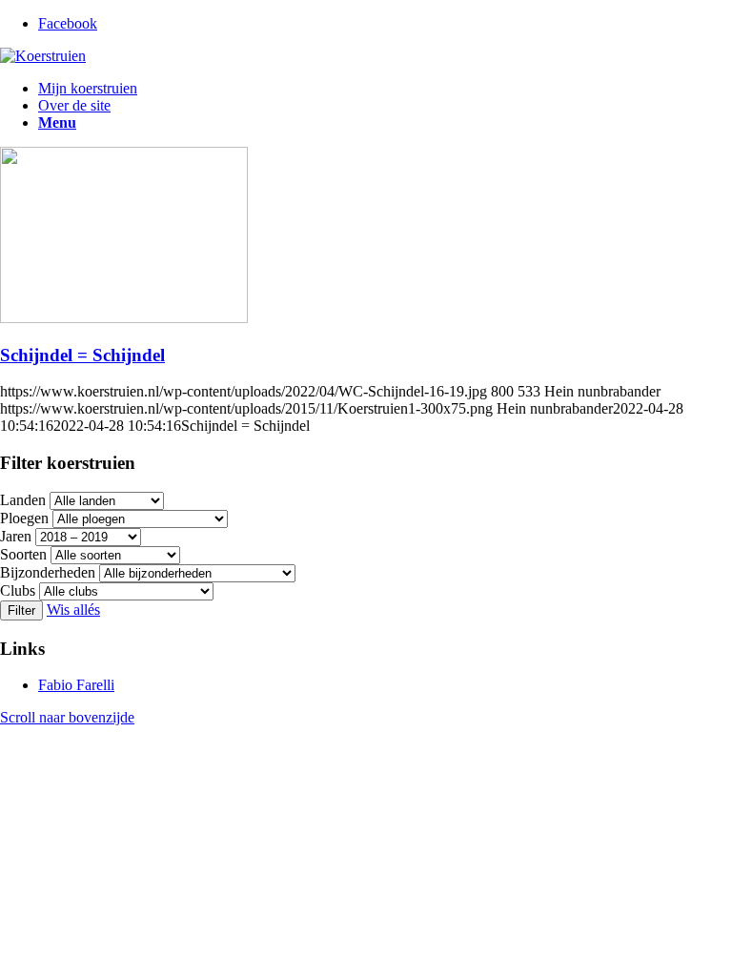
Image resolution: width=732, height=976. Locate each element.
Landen (23, 500)
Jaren (15, 536)
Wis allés (73, 609)
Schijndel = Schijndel (82, 355)
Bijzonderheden (47, 572)
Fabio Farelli (76, 685)
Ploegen (24, 518)
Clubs (17, 590)
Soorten (23, 554)
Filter (21, 610)
